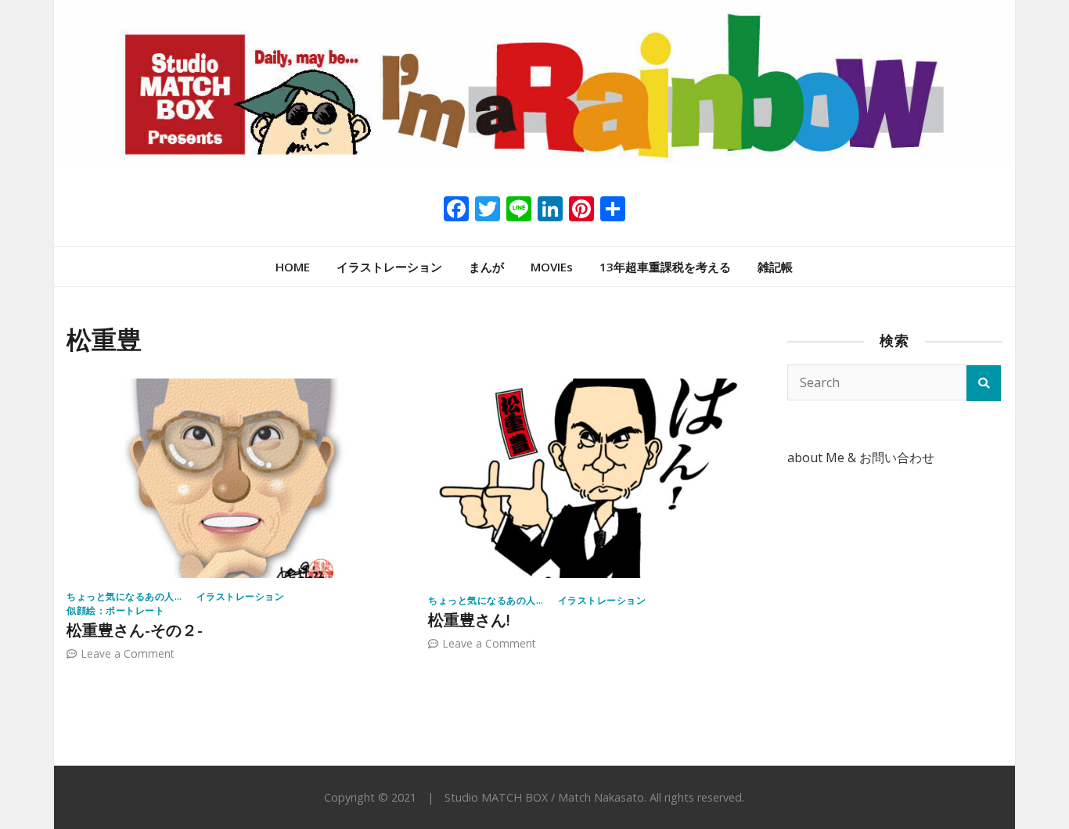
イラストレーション (389, 267)
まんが (486, 267)
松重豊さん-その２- (135, 630)
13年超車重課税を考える (665, 267)
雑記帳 (775, 267)
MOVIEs (552, 267)
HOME (292, 267)
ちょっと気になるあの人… (124, 596)
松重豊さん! (469, 619)
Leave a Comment (127, 653)
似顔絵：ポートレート (115, 610)
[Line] (518, 210)
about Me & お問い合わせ (860, 457)
